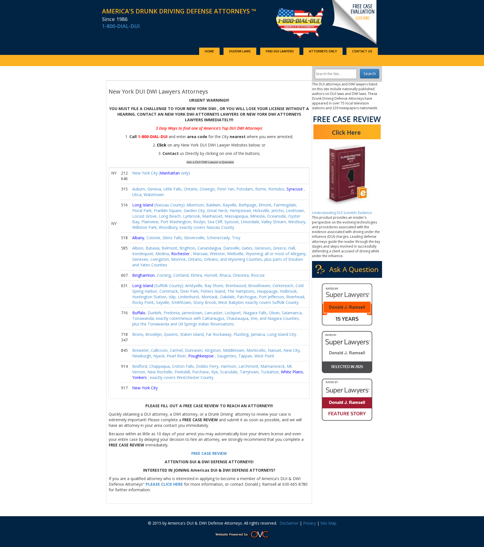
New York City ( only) (161, 173)
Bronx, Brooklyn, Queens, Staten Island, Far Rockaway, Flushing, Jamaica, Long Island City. (214, 334)
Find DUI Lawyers (280, 51)
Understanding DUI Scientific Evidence (342, 212)
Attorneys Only (323, 51)
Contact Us (362, 51)
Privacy (309, 523)
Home (209, 51)
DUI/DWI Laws (240, 51)
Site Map (328, 523)
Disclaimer (289, 523)
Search (370, 73)
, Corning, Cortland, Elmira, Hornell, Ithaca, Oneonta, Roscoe (198, 275)
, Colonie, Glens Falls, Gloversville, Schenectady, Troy (186, 237)
